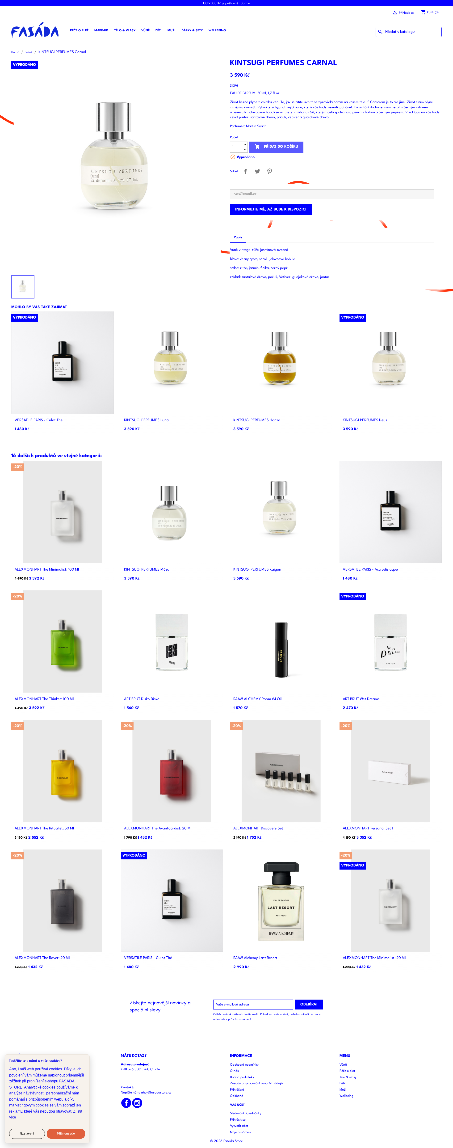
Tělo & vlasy (124, 30)
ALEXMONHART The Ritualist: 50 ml (44, 828)
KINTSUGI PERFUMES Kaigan (257, 570)
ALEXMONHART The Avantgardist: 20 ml (158, 828)
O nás (234, 1070)
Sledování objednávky (245, 1113)
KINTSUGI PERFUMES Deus (365, 420)
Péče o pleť (79, 30)
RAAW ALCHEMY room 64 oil (257, 699)
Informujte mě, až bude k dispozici (270, 209)
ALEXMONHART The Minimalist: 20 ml (374, 958)
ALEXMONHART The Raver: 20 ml (42, 958)
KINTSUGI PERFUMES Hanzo (256, 420)
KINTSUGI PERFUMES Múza (146, 570)
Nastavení (27, 1133)
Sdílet (245, 171)
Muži (172, 30)
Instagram (137, 1103)
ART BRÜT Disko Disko (141, 699)
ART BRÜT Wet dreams (361, 699)
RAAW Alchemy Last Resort (255, 958)
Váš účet (237, 1104)
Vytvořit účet (239, 1125)
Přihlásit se (238, 1119)
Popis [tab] (238, 237)
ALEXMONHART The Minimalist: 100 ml (47, 570)
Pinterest (269, 171)
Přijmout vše (66, 1133)
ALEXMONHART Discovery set (258, 828)
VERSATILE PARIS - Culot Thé (39, 420)
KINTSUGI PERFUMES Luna (146, 420)
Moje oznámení (241, 1132)
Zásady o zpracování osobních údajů (256, 1083)
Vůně (145, 30)
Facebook (126, 1103)
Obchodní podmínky (244, 1064)
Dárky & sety (192, 30)
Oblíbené (236, 1096)
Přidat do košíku (276, 146)
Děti (158, 30)
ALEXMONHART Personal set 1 (368, 828)
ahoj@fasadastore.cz (156, 1092)
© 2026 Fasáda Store (226, 1141)
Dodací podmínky (242, 1077)
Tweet (257, 171)
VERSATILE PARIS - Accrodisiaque (370, 570)
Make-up (101, 30)
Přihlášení (237, 1089)
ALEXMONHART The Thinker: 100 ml (44, 699)
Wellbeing (217, 30)
